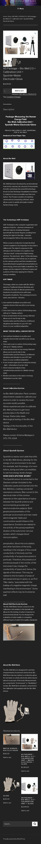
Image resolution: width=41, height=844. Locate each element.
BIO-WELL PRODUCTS (19, 16)
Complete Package (13, 97)
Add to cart (19, 91)
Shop (9, 16)
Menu (22, 8)
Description (7, 104)
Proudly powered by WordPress (14, 839)
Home (5, 16)
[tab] (7, 104)
